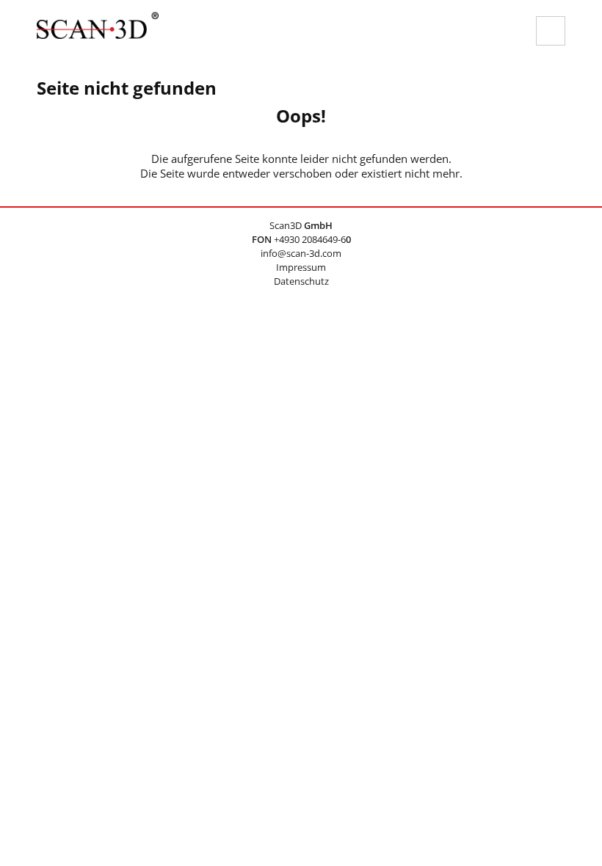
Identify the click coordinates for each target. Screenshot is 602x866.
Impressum (301, 267)
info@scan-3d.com (301, 253)
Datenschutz (301, 281)
